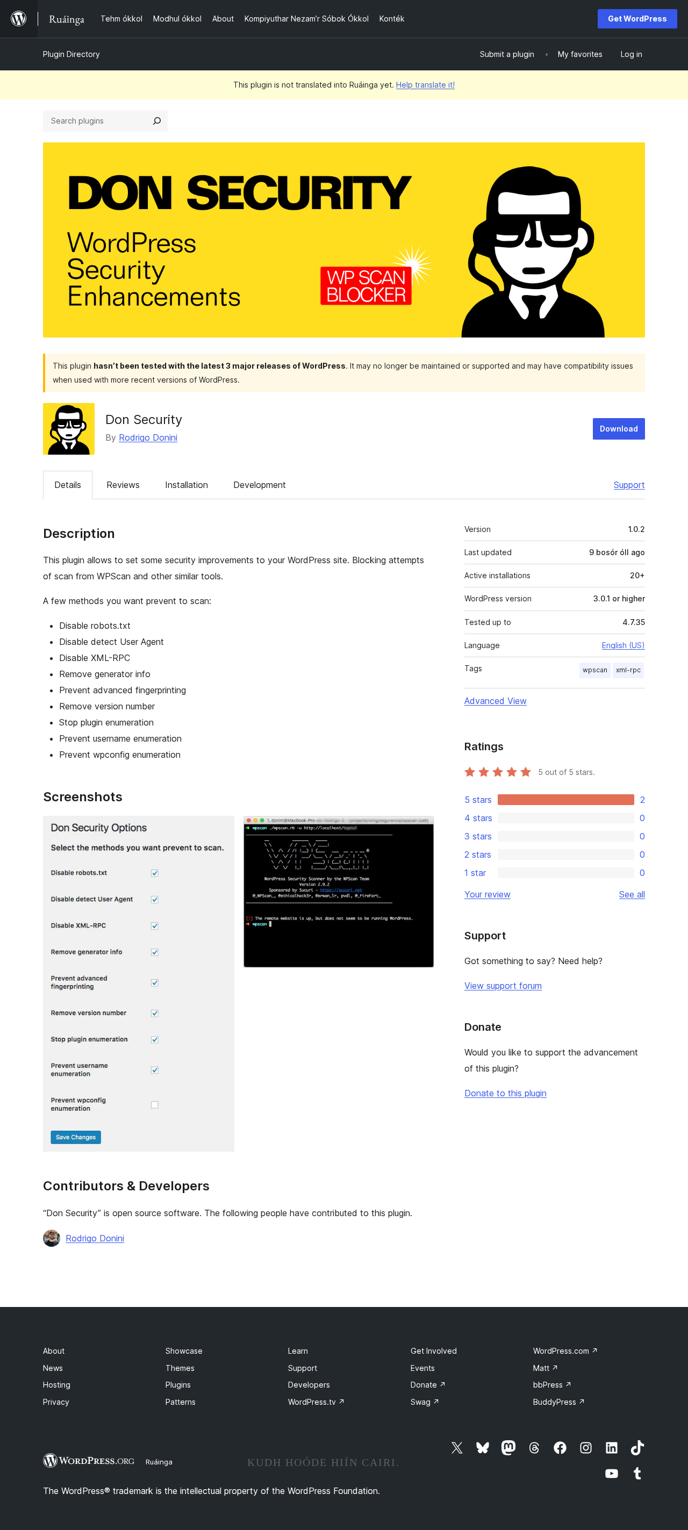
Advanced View (495, 700)
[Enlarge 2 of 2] (419, 830)
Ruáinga (159, 1461)
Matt (545, 1368)
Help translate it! (425, 84)
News (53, 1368)
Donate (428, 1384)
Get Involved (434, 1350)
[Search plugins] (157, 121)
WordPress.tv (316, 1401)
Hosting (56, 1384)
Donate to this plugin (505, 1093)
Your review (487, 894)
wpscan (595, 670)
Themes (180, 1368)
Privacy (56, 1401)
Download (619, 428)
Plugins (178, 1384)
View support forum (503, 985)
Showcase (184, 1350)
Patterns (181, 1401)
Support (629, 484)
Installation (186, 484)
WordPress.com (565, 1350)
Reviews (123, 484)
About (53, 1350)
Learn (298, 1350)
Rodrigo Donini (148, 437)
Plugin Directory (71, 54)
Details (67, 484)
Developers (309, 1384)
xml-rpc (628, 670)
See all (632, 894)
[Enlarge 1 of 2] (219, 830)
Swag (425, 1401)
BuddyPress (559, 1401)
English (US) (623, 645)
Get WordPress (637, 18)
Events (423, 1368)
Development (259, 484)
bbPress (552, 1384)
